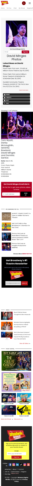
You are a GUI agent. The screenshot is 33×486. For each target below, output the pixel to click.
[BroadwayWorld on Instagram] (14, 464)
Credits (8, 97)
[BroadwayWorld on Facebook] (10, 464)
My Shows (22, 8)
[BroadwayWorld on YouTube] (28, 464)
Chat (15, 8)
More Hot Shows (6, 419)
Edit (7, 100)
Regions (23, 471)
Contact (21, 469)
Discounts (17, 419)
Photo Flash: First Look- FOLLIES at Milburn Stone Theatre (15, 69)
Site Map (7, 474)
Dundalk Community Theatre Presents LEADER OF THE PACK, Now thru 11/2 (16, 84)
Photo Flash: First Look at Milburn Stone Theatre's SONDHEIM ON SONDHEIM (14, 76)
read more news (23, 90)
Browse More (22, 254)
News (8, 94)
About (14, 469)
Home (3, 8)
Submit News (15, 471)
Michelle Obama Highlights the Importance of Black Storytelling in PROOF (22, 324)
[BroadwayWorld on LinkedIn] (17, 464)
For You (9, 8)
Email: (16, 451)
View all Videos (24, 343)
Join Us (7, 471)
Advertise (8, 469)
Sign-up (24, 283)
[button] (24, 3)
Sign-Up (16, 457)
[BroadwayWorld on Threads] (25, 464)
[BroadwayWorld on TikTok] (21, 464)
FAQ (7, 103)
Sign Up (25, 52)
